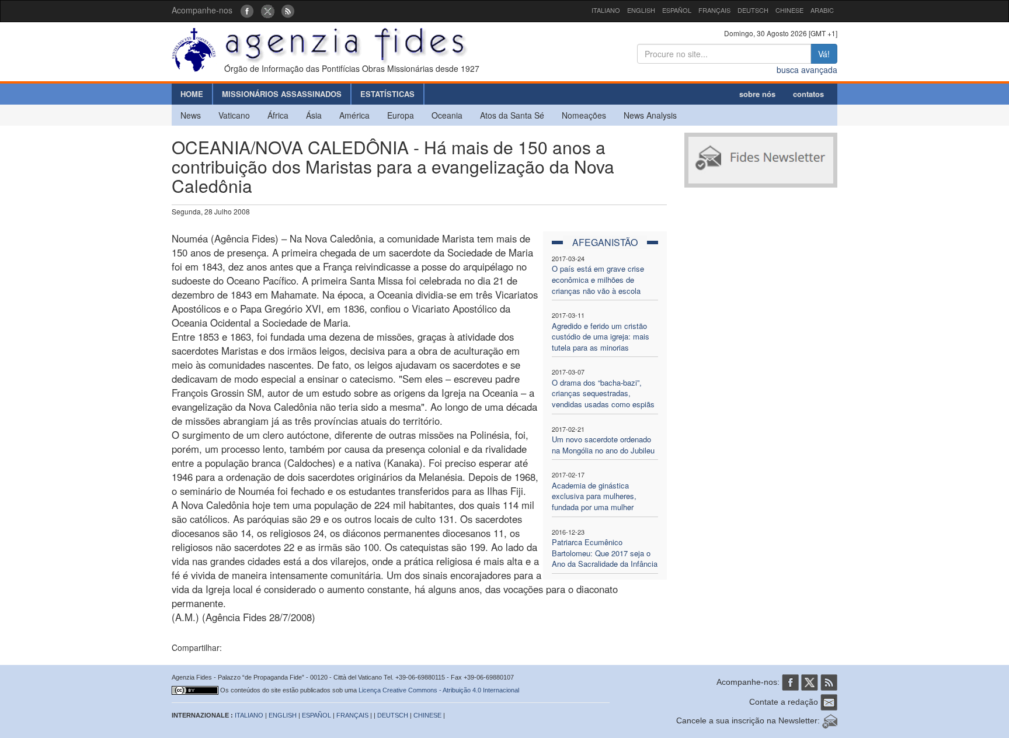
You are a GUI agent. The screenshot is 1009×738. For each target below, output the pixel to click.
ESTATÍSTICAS (387, 93)
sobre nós (757, 93)
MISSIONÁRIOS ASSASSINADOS (282, 93)
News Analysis (650, 115)
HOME (191, 93)
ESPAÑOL (676, 10)
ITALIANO (606, 10)
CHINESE (789, 10)
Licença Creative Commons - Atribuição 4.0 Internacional (439, 690)
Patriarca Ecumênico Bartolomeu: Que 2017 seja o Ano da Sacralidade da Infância (604, 552)
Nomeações (584, 115)
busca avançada (807, 69)
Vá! (824, 54)
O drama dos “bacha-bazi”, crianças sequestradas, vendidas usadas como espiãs (603, 393)
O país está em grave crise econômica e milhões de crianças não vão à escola (598, 279)
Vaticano (234, 115)
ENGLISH (641, 10)
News (190, 115)
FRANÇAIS (714, 10)
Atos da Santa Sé (512, 115)
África (277, 115)
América (354, 115)
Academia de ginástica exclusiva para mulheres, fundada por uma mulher (594, 496)
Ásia (314, 115)
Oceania (447, 115)
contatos (808, 93)
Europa (400, 115)
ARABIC (822, 10)
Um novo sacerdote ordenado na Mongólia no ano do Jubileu (603, 445)
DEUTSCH (752, 10)
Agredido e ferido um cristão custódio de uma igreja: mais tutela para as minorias (600, 336)
